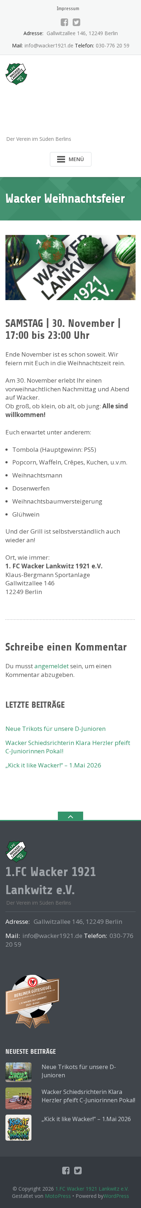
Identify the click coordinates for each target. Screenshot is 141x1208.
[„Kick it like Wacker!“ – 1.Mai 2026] (18, 1128)
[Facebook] (64, 22)
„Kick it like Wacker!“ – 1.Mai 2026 (53, 765)
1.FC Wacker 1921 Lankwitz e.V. (92, 1188)
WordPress (116, 1195)
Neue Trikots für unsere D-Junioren (55, 728)
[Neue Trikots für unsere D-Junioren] (18, 1072)
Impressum (68, 8)
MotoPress (58, 1195)
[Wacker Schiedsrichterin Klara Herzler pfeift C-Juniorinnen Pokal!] (18, 1098)
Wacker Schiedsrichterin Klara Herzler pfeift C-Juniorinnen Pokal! (88, 1096)
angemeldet (51, 666)
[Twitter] (76, 22)
